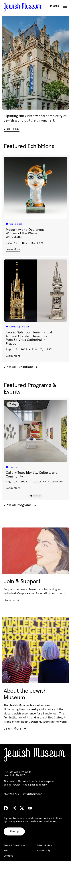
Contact (8, 856)
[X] (22, 808)
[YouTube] (30, 808)
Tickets (53, 6)
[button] (31, 496)
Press (7, 850)
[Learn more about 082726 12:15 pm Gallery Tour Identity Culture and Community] (35, 431)
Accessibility (43, 850)
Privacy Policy (44, 845)
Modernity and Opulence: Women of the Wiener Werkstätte (25, 233)
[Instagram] (14, 808)
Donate (11, 600)
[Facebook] (6, 808)
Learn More (13, 249)
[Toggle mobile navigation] (65, 6)
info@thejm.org (32, 794)
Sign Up (14, 831)
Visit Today (11, 128)
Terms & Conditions (14, 845)
